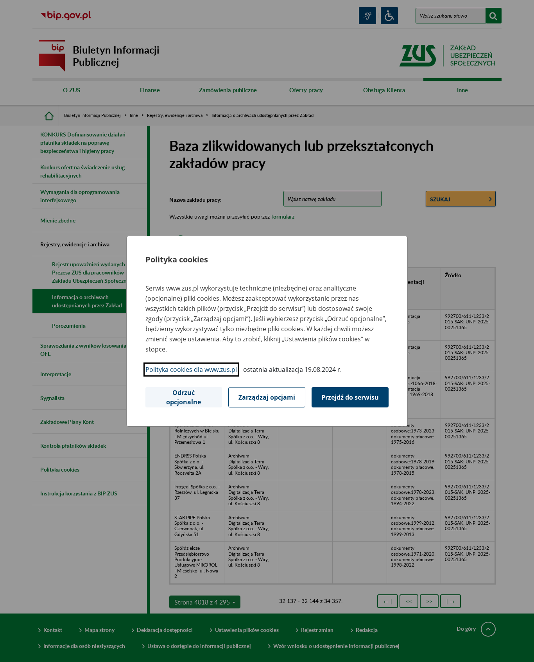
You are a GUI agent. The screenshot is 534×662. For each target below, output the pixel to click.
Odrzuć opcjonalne (183, 397)
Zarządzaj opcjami (266, 397)
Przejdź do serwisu (350, 397)
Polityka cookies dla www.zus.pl (191, 369)
